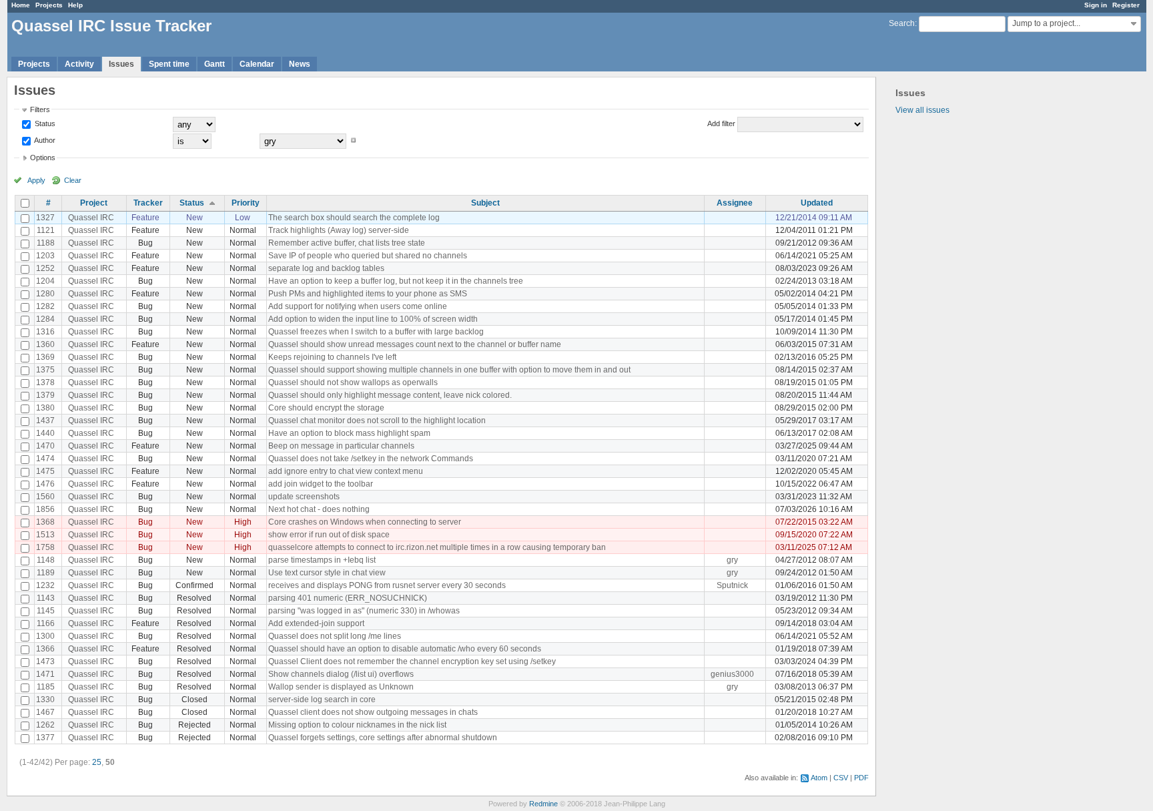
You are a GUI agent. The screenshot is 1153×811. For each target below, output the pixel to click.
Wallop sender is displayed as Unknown (341, 687)
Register (1126, 5)
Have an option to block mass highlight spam (349, 433)
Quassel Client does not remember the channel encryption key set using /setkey (412, 661)
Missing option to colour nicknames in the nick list (357, 725)
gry (732, 560)
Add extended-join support (316, 623)
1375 (45, 369)
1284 (45, 319)
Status (44, 123)
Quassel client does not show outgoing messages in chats (373, 712)
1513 (45, 534)
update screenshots (304, 496)
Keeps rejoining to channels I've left (332, 357)
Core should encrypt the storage (326, 408)
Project (93, 203)
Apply (36, 180)
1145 (46, 610)
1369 (45, 357)
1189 (46, 572)
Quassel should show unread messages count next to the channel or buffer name (414, 344)
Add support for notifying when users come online (357, 306)
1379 (45, 395)
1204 (45, 281)
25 (96, 762)
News (299, 64)
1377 (45, 737)
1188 (46, 243)
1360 (45, 344)
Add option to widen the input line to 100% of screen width (373, 319)
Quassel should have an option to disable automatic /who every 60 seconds (404, 648)
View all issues (922, 110)
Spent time (169, 64)
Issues (121, 64)
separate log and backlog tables (326, 268)
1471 (45, 674)
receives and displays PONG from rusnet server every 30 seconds (387, 585)
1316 (45, 331)
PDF (861, 778)
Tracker (148, 203)
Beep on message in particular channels (341, 446)
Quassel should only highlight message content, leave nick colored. (390, 395)
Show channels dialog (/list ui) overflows (341, 674)
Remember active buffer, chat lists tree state (346, 243)
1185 (46, 687)
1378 (45, 382)
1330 (45, 699)
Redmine (543, 804)
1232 (45, 585)
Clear (72, 180)
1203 (45, 255)
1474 (45, 458)
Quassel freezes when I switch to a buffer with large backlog (376, 331)
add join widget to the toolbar (320, 484)
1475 (45, 471)
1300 (45, 636)
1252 (45, 268)
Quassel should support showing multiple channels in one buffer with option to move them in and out (449, 369)
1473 (45, 661)
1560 (45, 496)
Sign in (1095, 5)
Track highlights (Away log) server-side (338, 230)
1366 (45, 648)
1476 (45, 484)
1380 (45, 408)
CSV (840, 778)
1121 (46, 230)
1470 (45, 446)
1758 (45, 547)
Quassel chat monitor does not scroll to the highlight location (377, 420)
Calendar (257, 64)
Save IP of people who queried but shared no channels (367, 255)
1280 (45, 293)
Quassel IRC (91, 217)
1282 (45, 306)
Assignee (735, 203)
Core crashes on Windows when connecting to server (364, 522)
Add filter (721, 123)
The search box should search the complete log (354, 217)
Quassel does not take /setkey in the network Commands (370, 458)
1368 (45, 522)
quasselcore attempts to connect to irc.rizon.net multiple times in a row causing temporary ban (437, 547)
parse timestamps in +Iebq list (322, 560)
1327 (45, 217)
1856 (45, 509)
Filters (40, 109)
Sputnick (732, 585)
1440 (45, 433)
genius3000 (732, 674)
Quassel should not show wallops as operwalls (353, 382)
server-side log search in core (322, 699)
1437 (45, 420)
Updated (817, 203)
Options (42, 158)
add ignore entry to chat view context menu (345, 471)
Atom (819, 778)
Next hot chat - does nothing (319, 509)
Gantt (214, 64)
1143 (46, 598)
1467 (45, 712)
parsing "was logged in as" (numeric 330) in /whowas (364, 610)
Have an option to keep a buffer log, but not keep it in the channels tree (395, 281)
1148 (46, 560)
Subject (485, 203)
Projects (49, 5)
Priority (246, 203)
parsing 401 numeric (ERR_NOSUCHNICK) (347, 598)
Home (20, 5)
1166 (46, 623)
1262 (45, 725)
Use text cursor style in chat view (327, 572)
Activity (79, 64)
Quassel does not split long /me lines (334, 636)
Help (75, 5)
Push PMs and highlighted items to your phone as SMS (367, 293)
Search (902, 23)
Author (44, 140)
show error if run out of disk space (329, 534)
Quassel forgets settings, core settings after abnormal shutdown (382, 737)
